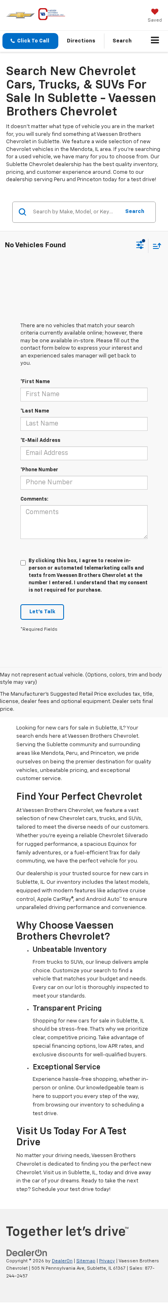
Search (134, 211)
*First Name (35, 381)
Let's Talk (42, 611)
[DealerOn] (27, 1252)
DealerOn (62, 1261)
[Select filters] (140, 246)
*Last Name (34, 411)
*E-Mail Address (40, 440)
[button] (30, 41)
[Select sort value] (154, 246)
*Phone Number (39, 470)
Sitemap (85, 1261)
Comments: (34, 499)
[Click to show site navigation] (155, 41)
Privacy (107, 1261)
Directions (81, 41)
